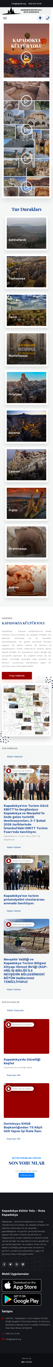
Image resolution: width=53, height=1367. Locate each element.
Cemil (13, 317)
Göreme (14, 433)
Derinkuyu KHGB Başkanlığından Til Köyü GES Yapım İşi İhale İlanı (23, 1127)
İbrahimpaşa (18, 548)
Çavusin (14, 471)
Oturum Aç (26, 1358)
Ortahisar (15, 394)
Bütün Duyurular (15, 1010)
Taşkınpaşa (17, 278)
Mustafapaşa (18, 355)
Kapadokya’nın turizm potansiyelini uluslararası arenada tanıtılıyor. (24, 899)
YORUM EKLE (26, 1175)
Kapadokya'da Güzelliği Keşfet (22, 1061)
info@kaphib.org (19, 4)
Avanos (14, 587)
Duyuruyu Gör (14, 1075)
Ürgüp (13, 510)
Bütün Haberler (15, 756)
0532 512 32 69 (34, 4)
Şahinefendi (17, 240)
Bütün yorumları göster (26, 1158)
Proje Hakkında (17, 675)
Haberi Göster (14, 847)
